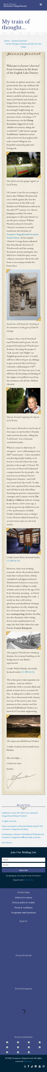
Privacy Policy (29, 880)
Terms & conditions (24, 908)
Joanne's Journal (19, 41)
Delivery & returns (23, 898)
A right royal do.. (9, 821)
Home (7, 41)
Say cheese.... (7, 843)
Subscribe (23, 870)
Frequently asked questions (23, 913)
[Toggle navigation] (40, 4)
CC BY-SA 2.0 (13, 560)
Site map (28, 1061)
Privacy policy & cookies (23, 902)
